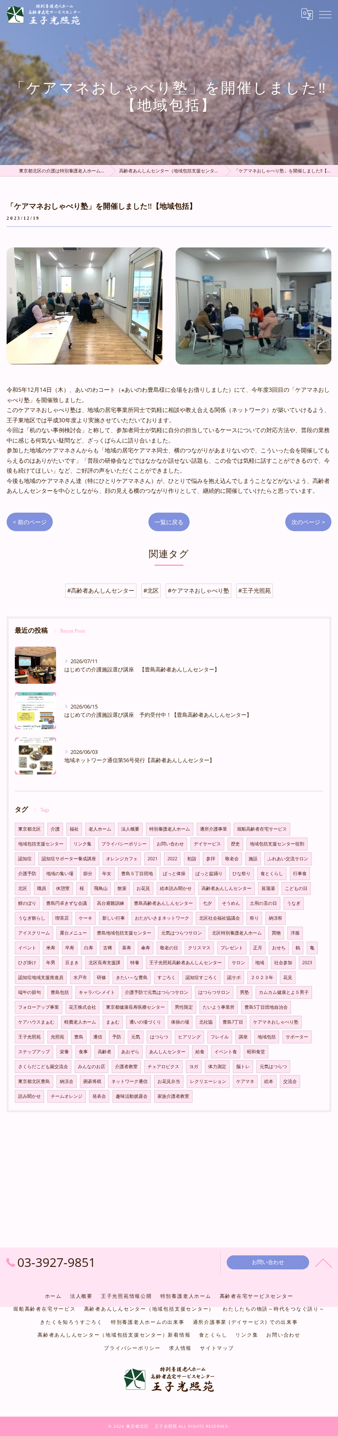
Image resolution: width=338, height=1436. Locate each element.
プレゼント (232, 948)
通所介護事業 (213, 829)
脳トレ (243, 1066)
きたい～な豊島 (132, 977)
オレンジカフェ (122, 859)
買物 (276, 933)
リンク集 (82, 844)
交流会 (290, 1081)
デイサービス (207, 844)
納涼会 (66, 1081)
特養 (134, 962)
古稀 (107, 948)
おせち (279, 948)
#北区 (151, 590)
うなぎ (293, 903)
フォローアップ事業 (38, 1007)
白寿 (88, 948)
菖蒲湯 (268, 888)
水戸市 (80, 977)
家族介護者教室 (173, 1096)
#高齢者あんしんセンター (100, 590)
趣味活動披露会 (132, 1096)
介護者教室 (126, 1066)
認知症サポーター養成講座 (69, 859)
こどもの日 (296, 888)
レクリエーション (208, 1081)
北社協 (206, 1022)
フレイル (220, 1037)
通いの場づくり (145, 1022)
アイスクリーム (34, 933)
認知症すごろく (201, 977)
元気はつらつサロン (181, 933)
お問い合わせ (170, 844)
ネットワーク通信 (129, 1081)
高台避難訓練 (110, 903)
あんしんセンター (167, 1052)
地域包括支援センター (40, 844)
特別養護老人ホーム (169, 829)
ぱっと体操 (174, 873)
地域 (259, 962)
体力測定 (217, 1066)
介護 (55, 829)
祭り (254, 918)
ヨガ (193, 1066)
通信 (97, 1037)
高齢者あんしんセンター (226, 888)
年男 (50, 962)
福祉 (74, 829)
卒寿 (69, 948)
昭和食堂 (256, 1052)
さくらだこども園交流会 (43, 1066)
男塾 (244, 992)
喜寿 (126, 948)
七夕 (207, 903)
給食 (199, 1052)
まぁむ (113, 1022)
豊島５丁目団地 (137, 873)
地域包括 (267, 1037)
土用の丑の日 (263, 903)
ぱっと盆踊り (209, 873)
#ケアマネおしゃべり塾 (198, 590)
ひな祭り (241, 873)
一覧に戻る (169, 522)
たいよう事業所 (219, 1007)
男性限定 (184, 1007)
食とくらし (272, 873)
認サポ (234, 977)
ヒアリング (189, 1037)
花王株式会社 (82, 1007)
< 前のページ (30, 522)
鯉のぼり (27, 903)
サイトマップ (217, 1347)
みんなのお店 (91, 1066)
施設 (253, 859)
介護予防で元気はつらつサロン (156, 992)
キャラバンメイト (97, 992)
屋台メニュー (73, 933)
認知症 (25, 859)
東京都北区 (29, 829)
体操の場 (180, 1022)
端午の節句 (29, 992)
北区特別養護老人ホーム (237, 933)
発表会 (99, 1096)
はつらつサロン (214, 992)
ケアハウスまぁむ (36, 1022)
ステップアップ (34, 1052)
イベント (27, 948)
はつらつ (159, 1037)
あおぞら (130, 1052)
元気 (135, 1037)
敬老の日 (169, 948)
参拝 (210, 859)
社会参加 (283, 962)
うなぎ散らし (31, 918)
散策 (122, 888)
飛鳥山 (101, 888)
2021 (152, 859)
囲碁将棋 (92, 1081)
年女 (106, 873)
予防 (116, 1037)
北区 (22, 888)
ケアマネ (245, 1081)
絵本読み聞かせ (176, 888)
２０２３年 (262, 977)
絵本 (268, 1081)
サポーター (297, 1037)
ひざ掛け (27, 962)
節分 (87, 873)
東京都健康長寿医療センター (135, 1007)
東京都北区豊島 (34, 1081)
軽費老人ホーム (80, 1022)
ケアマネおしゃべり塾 (275, 1022)
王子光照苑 (29, 1037)
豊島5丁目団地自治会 (266, 1007)
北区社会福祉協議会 (219, 918)
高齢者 (104, 1052)
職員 (41, 888)
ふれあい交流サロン (288, 859)
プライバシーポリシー (124, 844)
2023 (307, 962)
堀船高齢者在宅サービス (262, 829)
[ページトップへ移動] (323, 1262)
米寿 (50, 948)
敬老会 (232, 859)
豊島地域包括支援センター (124, 933)
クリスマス (199, 948)
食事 (83, 1052)
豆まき (72, 962)
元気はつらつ (273, 1066)
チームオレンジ (66, 1096)
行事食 (300, 873)
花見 (287, 977)
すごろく (166, 977)
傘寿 (145, 948)
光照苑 (57, 1037)
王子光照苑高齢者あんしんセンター (185, 962)
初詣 (191, 859)
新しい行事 (113, 918)
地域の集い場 (59, 873)
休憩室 (63, 888)
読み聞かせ (29, 1096)
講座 (243, 1037)
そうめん (231, 903)
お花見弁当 (168, 1081)
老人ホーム (100, 829)
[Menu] (325, 14)
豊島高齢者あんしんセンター (163, 903)
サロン (238, 962)
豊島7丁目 (233, 1022)
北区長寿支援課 (104, 962)
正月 (257, 948)
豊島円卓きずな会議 (66, 903)
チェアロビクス (163, 1066)
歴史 (235, 844)
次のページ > (308, 522)
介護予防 (27, 873)
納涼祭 (275, 918)
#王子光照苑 (254, 590)
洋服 (295, 933)
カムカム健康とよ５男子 (284, 992)
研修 (101, 977)
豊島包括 (60, 992)
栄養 (64, 1052)
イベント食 (225, 1052)
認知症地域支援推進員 (40, 977)
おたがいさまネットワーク (162, 918)
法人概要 (130, 829)
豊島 (78, 1037)
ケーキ (85, 918)
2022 (172, 859)
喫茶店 (62, 918)
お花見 (143, 888)
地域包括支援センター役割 (277, 844)
